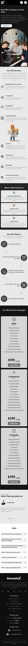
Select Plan (14, 365)
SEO (14, 611)
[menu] (25, 2)
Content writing (14, 606)
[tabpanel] (14, 507)
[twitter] (14, 591)
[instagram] (25, 591)
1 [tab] (9, 518)
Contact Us (6, 26)
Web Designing (14, 601)
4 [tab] (18, 518)
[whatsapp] (19, 591)
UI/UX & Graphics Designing (14, 604)
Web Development (14, 599)
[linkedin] (8, 591)
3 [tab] (15, 518)
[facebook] (2, 591)
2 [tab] (12, 518)
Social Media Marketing (14, 609)
